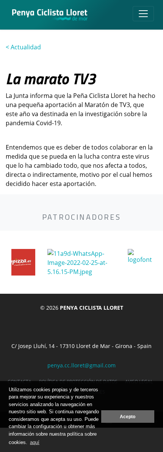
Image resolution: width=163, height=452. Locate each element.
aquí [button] (34, 442)
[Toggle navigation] (143, 13)
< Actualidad (23, 47)
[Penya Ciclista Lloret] (50, 15)
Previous (7, 262)
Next (155, 262)
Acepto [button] (127, 416)
